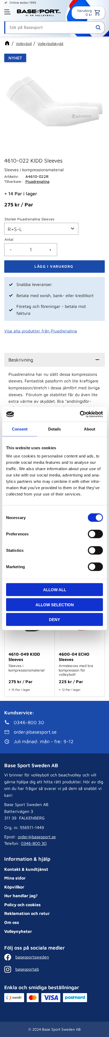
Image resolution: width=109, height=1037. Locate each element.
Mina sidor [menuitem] (15, 878)
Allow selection (54, 604)
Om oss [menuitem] (11, 922)
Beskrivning (20, 360)
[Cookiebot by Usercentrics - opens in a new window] (80, 414)
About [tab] (89, 429)
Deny (54, 619)
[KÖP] (54, 266)
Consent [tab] (20, 429)
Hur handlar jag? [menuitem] (21, 895)
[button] (8, 12)
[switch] (95, 534)
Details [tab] (54, 429)
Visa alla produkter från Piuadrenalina (40, 330)
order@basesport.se (37, 836)
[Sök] (98, 27)
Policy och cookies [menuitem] (22, 904)
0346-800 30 (34, 843)
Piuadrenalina (37, 181)
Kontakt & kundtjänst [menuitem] (26, 869)
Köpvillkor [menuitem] (14, 887)
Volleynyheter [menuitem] (18, 931)
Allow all (54, 589)
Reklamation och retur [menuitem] (27, 913)
